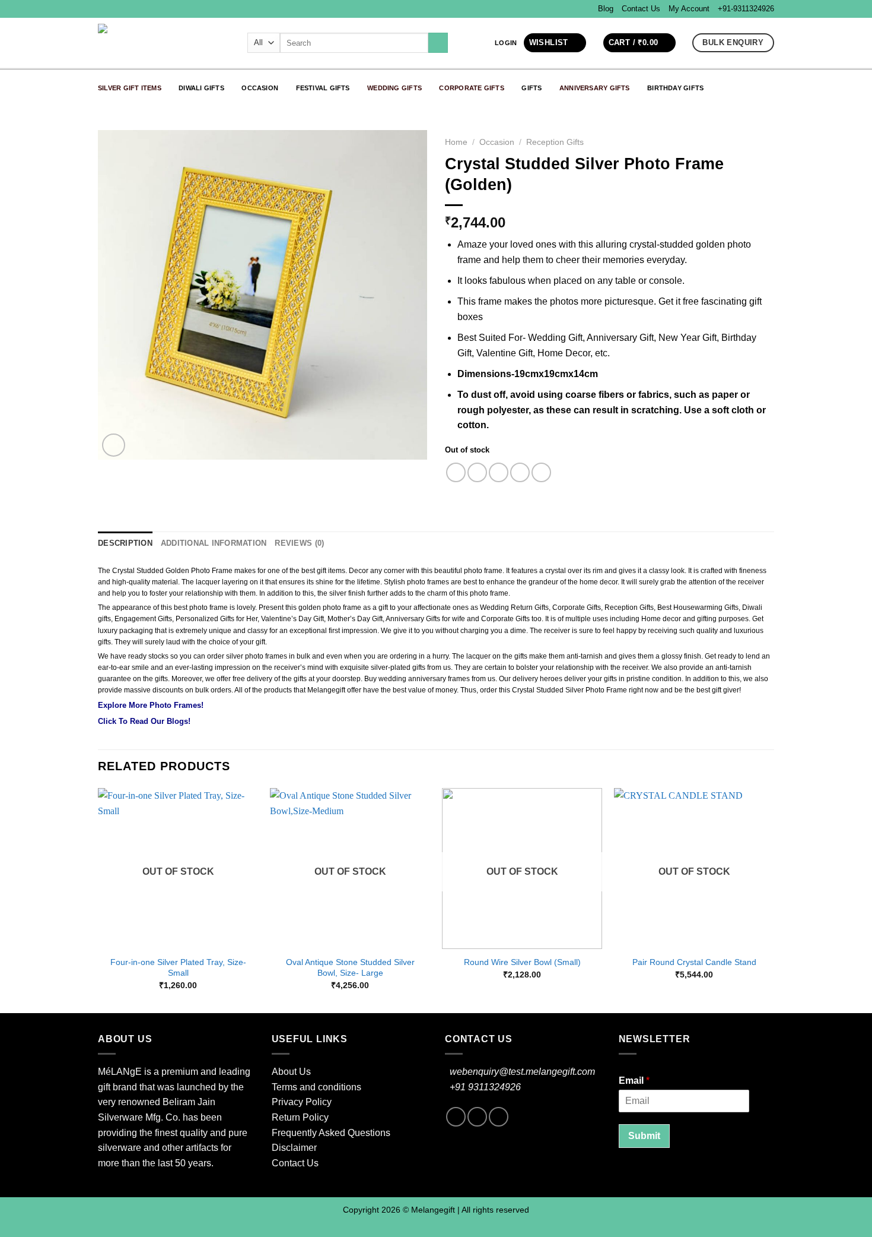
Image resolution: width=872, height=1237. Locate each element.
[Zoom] (113, 445)
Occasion (259, 87)
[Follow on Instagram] (477, 1117)
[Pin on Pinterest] (520, 472)
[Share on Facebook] (456, 472)
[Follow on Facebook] (456, 1117)
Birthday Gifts (675, 87)
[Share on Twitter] (477, 472)
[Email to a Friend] (498, 472)
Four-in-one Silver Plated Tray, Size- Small (178, 967)
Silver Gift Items (129, 87)
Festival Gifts (323, 87)
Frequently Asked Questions (331, 1133)
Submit (644, 1136)
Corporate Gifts (471, 87)
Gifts (531, 87)
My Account (689, 8)
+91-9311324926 (746, 8)
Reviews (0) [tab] (299, 543)
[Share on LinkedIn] (541, 472)
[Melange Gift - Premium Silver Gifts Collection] (164, 43)
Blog (605, 8)
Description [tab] (125, 543)
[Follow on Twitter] (498, 1117)
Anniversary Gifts (594, 87)
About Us (291, 1072)
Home (456, 142)
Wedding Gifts (394, 87)
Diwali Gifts (201, 87)
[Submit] (438, 43)
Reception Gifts (555, 142)
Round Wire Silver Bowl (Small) (522, 962)
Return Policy (300, 1117)
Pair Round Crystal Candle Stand (694, 962)
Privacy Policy (302, 1102)
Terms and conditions (316, 1087)
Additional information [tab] (214, 543)
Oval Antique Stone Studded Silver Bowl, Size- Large (350, 967)
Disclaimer (294, 1148)
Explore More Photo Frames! (150, 705)
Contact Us (641, 8)
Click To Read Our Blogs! (144, 721)
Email (634, 1080)
